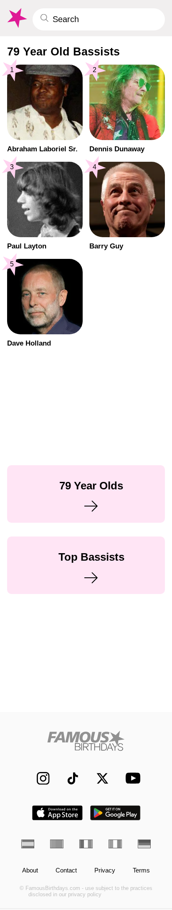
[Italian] (115, 844)
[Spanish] (28, 844)
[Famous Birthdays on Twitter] (98, 778)
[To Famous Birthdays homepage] (16, 18)
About (30, 870)
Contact (66, 870)
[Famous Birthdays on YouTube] (130, 778)
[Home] (86, 740)
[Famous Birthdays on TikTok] (68, 778)
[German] (144, 844)
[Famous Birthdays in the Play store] (115, 812)
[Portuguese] (56, 844)
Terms (141, 870)
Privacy (104, 870)
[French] (86, 844)
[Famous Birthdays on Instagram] (39, 778)
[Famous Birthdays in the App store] (57, 812)
